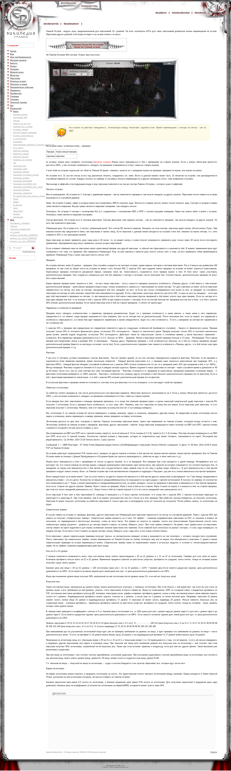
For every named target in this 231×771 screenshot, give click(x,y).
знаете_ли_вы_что (22, 123)
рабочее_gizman (20, 157)
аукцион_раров (20, 114)
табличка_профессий (20, 229)
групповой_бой (20, 117)
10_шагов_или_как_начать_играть (29, 196)
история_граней (20, 129)
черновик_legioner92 (22, 181)
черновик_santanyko (22, 193)
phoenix (16, 214)
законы (16, 120)
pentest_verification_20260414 (24, 235)
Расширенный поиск (29, 251)
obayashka (18, 211)
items (15, 208)
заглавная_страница (19, 223)
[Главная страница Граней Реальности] (68, 6)
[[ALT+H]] (20, 21)
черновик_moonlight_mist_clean (28, 187)
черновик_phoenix (21, 190)
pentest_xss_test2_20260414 (23, 238)
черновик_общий (21, 172)
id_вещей (17, 205)
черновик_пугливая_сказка (26, 175)
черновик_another (21, 178)
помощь (14, 226)
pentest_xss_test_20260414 (23, 241)
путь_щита (18, 148)
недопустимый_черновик (25, 132)
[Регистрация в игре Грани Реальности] (89, 9)
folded (16, 202)
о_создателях (19, 139)
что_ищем (15, 232)
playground (18, 217)
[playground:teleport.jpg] (86, 50)
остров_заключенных (23, 136)
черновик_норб (20, 169)
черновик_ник (19, 166)
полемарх (17, 141)
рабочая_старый (21, 154)
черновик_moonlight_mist (25, 184)
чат (14, 163)
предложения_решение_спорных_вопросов (33, 144)
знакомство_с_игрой (22, 126)
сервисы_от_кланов (22, 160)
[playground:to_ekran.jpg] (112, 119)
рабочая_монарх (21, 151)
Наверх (213, 752)
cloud (15, 199)
